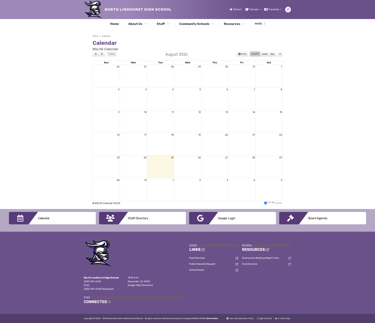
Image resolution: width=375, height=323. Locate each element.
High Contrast (265, 318)
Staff (161, 24)
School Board (196, 270)
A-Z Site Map (282, 318)
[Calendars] (280, 54)
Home (114, 24)
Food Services (197, 258)
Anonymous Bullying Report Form (260, 258)
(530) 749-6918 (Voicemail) (98, 289)
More (258, 23)
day (272, 54)
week (264, 54)
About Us (135, 24)
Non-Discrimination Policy (240, 318)
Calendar (106, 36)
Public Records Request (202, 264)
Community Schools (194, 24)
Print (244, 54)
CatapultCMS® (190, 318)
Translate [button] (274, 9)
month (255, 54)
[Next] (102, 54)
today (112, 54)
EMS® (202, 318)
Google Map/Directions (140, 285)
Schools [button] (254, 9)
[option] (52, 218)
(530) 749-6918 (92, 281)
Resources (232, 24)
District (237, 9)
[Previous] (96, 54)
